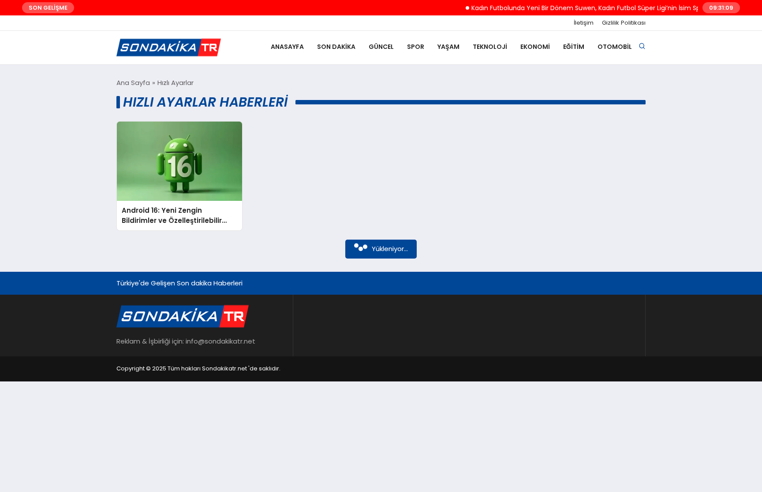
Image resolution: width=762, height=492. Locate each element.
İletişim (584, 23)
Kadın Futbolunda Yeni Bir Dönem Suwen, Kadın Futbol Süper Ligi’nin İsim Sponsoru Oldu (597, 8)
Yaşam (448, 46)
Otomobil (615, 46)
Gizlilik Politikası (624, 23)
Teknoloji (490, 46)
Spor (415, 46)
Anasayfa (287, 46)
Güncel (381, 46)
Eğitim (573, 46)
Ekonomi (535, 46)
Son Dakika (336, 46)
